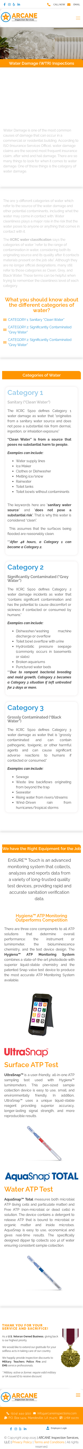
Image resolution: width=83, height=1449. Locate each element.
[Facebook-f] (4, 4)
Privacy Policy (22, 1442)
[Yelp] (14, 4)
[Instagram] (9, 4)
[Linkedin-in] (18, 4)
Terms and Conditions (49, 1442)
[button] (78, 18)
